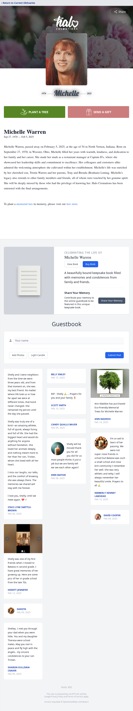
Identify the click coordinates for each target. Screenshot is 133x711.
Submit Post (114, 355)
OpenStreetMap (70, 701)
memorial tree (24, 204)
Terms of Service (75, 696)
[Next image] (39, 539)
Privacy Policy (57, 696)
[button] (23, 538)
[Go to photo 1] (22, 551)
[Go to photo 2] (24, 551)
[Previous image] (7, 539)
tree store (71, 204)
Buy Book (90, 264)
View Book (72, 264)
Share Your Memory (111, 300)
